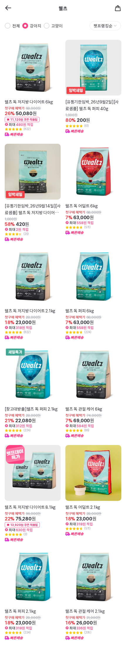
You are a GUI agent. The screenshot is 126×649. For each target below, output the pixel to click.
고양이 (57, 26)
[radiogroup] (34, 26)
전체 (16, 26)
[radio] (8, 26)
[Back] (8, 8)
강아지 (35, 26)
